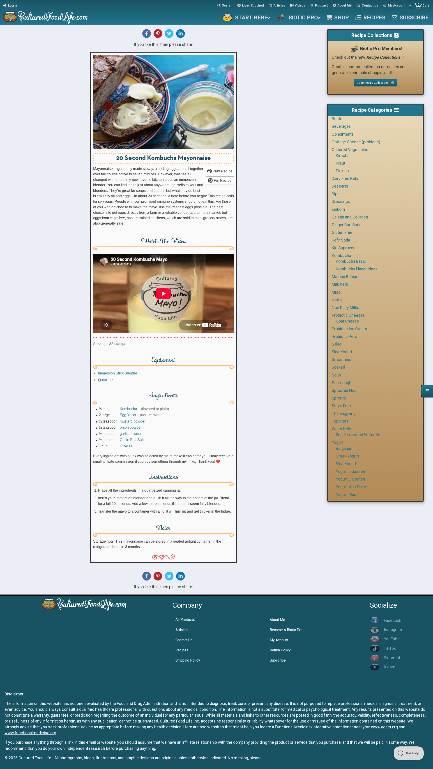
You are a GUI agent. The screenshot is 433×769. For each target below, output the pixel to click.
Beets (337, 118)
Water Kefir (342, 428)
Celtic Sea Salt (132, 440)
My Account (279, 640)
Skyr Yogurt (342, 351)
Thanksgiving (344, 413)
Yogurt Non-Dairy (351, 486)
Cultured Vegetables (350, 149)
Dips (336, 193)
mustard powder (132, 421)
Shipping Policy (187, 660)
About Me (277, 620)
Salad (336, 344)
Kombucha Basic (351, 261)
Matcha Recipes (346, 276)
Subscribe (278, 660)
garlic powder (130, 434)
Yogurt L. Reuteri (350, 479)
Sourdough (341, 382)
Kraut (340, 163)
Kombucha (128, 409)
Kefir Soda (341, 240)
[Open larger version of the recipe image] (163, 102)
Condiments (343, 134)
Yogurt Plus (346, 494)
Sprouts (339, 398)
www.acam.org (384, 727)
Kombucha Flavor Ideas (357, 269)
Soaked (338, 367)
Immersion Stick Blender (117, 373)
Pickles (342, 170)
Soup (336, 375)
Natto (337, 299)
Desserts (340, 186)
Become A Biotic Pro (286, 630)
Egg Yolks (128, 415)
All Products (185, 619)
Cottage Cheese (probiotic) (356, 141)
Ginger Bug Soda (346, 224)
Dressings (341, 201)
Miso (336, 292)
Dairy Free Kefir (345, 178)
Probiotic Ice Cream (349, 328)
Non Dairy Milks (345, 307)
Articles (181, 630)
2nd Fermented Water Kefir (360, 434)
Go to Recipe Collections (373, 82)
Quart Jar (105, 380)
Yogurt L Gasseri (350, 471)
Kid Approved (343, 247)
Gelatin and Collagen (350, 217)
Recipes (182, 650)
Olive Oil (127, 446)
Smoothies (341, 359)
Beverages (341, 126)
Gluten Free (342, 232)
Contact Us (184, 640)
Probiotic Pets (344, 336)
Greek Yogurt (347, 456)
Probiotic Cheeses (348, 315)
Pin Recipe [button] (222, 180)
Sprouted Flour (345, 390)
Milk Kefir (340, 284)
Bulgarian (344, 448)
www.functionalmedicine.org (30, 732)
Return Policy (280, 650)
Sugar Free (341, 405)
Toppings (340, 421)
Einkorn (338, 209)
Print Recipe (222, 171)
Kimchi (342, 155)
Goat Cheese (347, 321)
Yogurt (337, 442)
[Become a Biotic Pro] (354, 48)
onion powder (131, 427)
